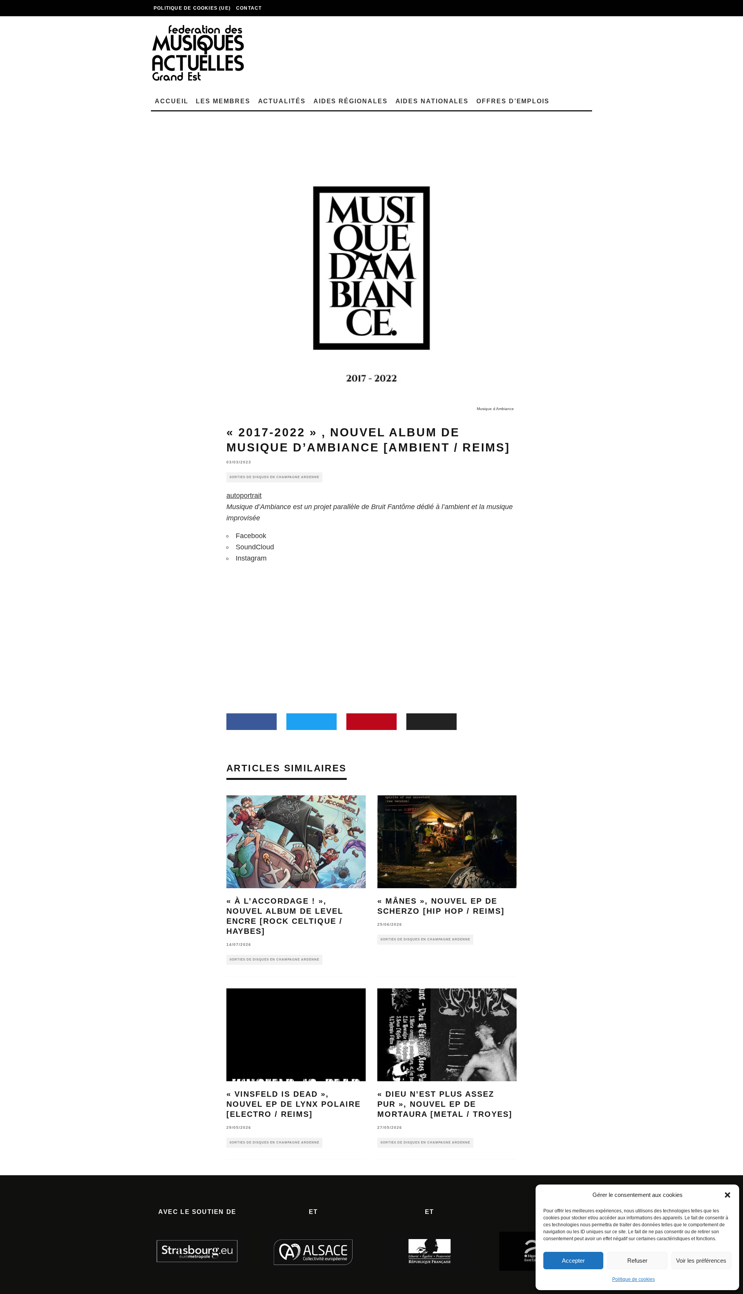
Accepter (573, 1260)
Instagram (251, 558)
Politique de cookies (633, 1279)
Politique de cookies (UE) (192, 8)
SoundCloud (255, 547)
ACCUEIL (171, 101)
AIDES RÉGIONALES (350, 101)
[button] (727, 1195)
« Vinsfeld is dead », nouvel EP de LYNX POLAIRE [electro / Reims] (293, 1104)
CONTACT (249, 8)
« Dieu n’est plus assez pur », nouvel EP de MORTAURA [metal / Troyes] (444, 1104)
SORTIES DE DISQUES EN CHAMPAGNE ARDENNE (274, 477)
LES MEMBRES (223, 101)
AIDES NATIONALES (432, 101)
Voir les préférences (701, 1260)
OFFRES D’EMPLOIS (513, 101)
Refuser (637, 1260)
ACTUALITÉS (282, 101)
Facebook (251, 536)
